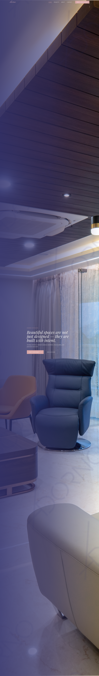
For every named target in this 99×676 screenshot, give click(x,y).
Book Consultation (82, 2)
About (63, 2)
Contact (69, 2)
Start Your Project (34, 352)
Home (50, 2)
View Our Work (51, 352)
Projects (56, 2)
